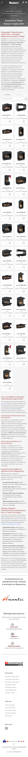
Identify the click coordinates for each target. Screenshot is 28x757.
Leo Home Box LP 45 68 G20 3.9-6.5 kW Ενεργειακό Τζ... (7, 188)
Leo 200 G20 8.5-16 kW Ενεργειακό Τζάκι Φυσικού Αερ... (7, 139)
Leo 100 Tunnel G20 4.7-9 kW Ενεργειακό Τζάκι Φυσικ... (21, 115)
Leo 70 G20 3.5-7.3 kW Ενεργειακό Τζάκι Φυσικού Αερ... (7, 164)
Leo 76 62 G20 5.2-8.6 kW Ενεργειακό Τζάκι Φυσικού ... (21, 164)
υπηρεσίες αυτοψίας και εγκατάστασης (11, 524)
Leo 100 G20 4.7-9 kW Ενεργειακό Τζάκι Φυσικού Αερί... (7, 115)
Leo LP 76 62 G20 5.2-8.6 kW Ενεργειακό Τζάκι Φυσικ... (21, 309)
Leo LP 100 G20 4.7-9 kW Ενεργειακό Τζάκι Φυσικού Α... (7, 261)
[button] (9, 121)
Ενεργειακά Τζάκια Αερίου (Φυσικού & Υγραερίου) (14, 14)
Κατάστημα (18, 11)
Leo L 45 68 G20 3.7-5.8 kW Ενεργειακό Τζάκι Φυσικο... (21, 212)
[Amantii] (13, 598)
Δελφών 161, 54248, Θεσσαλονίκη (14, 648)
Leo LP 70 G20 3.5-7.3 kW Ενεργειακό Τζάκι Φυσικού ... (7, 309)
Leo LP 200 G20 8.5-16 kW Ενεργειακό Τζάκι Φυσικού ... (7, 285)
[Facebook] (6, 728)
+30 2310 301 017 (14, 638)
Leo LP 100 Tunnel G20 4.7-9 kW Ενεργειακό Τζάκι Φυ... (21, 261)
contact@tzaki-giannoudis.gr (14, 629)
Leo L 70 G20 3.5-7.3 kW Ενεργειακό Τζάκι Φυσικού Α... (7, 236)
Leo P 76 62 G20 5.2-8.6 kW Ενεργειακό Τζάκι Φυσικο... (7, 382)
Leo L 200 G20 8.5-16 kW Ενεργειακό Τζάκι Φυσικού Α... (7, 212)
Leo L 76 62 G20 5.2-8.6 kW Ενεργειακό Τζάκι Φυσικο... (21, 236)
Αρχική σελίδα (9, 11)
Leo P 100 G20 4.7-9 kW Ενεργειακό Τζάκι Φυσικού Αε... (7, 334)
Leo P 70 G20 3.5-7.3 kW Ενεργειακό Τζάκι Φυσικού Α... (21, 358)
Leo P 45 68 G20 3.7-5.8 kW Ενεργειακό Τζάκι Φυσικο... (7, 358)
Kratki (7, 117)
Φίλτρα (8, 94)
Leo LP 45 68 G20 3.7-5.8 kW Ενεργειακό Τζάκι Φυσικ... (21, 285)
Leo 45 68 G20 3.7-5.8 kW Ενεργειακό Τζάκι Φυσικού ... (21, 139)
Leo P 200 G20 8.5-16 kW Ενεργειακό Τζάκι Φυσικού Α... (21, 334)
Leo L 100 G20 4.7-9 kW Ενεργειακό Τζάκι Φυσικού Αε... (21, 188)
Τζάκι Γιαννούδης (21, 560)
